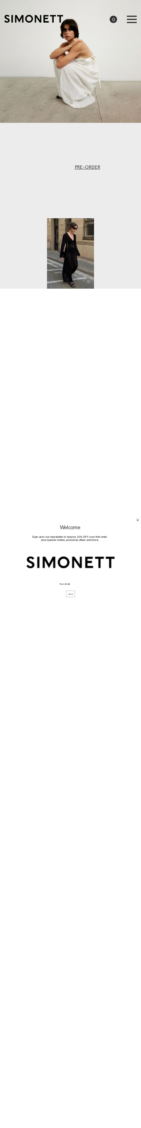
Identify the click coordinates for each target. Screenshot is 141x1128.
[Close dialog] (138, 520)
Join (70, 594)
